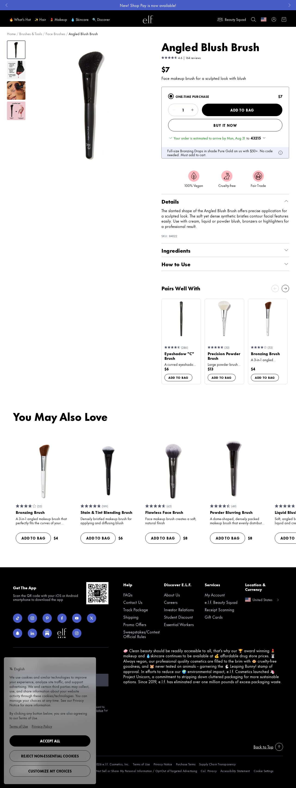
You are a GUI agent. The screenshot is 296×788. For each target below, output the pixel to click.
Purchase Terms (186, 764)
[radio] (171, 96)
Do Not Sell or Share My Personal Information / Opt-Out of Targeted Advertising (144, 770)
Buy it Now (225, 125)
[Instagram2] (76, 633)
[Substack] (47, 633)
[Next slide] (285, 288)
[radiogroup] (225, 122)
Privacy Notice (163, 764)
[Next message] (289, 5)
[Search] (253, 19)
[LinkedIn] (32, 633)
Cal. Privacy (208, 770)
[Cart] (284, 19)
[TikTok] (17, 618)
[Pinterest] (47, 618)
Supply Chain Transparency (217, 764)
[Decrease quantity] (174, 110)
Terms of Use (141, 764)
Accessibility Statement (235, 770)
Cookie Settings (263, 770)
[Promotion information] (280, 152)
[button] (91, 103)
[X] (91, 618)
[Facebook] (62, 618)
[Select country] (263, 19)
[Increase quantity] (192, 110)
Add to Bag (242, 110)
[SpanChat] (17, 633)
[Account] (274, 19)
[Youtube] (76, 618)
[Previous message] (6, 5)
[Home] (148, 19)
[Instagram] (32, 618)
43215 (256, 138)
